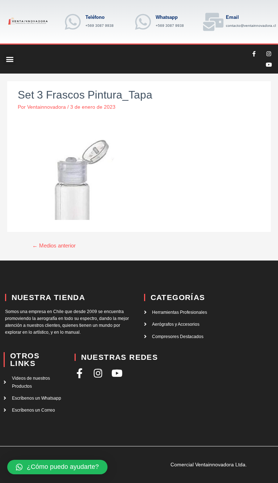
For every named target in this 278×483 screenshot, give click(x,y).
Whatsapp (167, 17)
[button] (10, 59)
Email (232, 17)
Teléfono (95, 17)
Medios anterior (54, 246)
